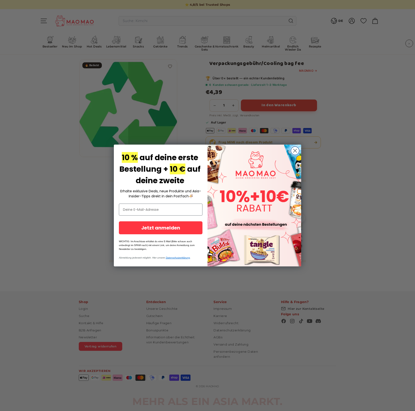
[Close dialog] (295, 151)
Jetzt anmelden (160, 227)
